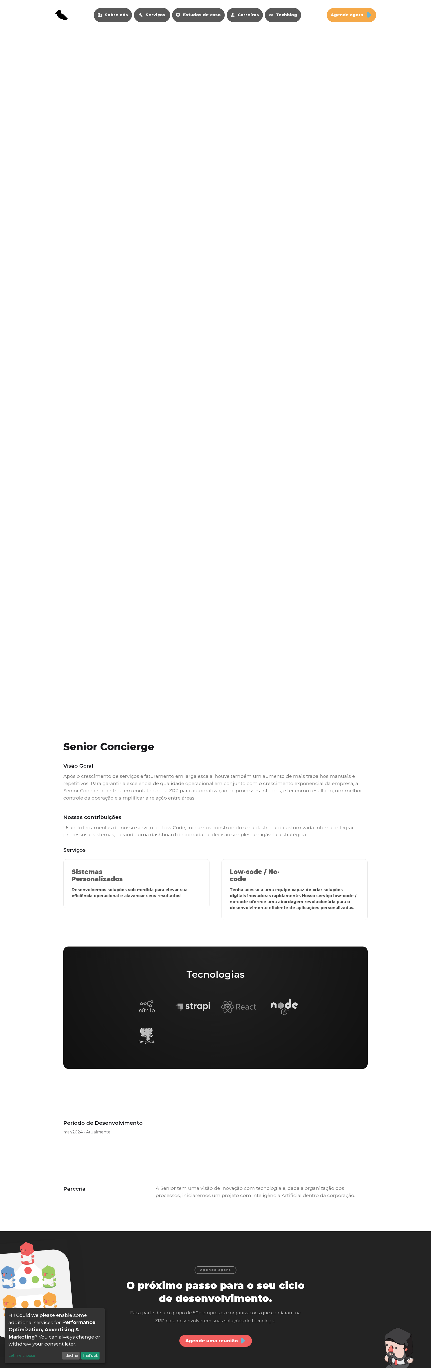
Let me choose (21, 1355)
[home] (61, 15)
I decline (70, 1355)
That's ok (90, 1355)
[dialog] (55, 1335)
